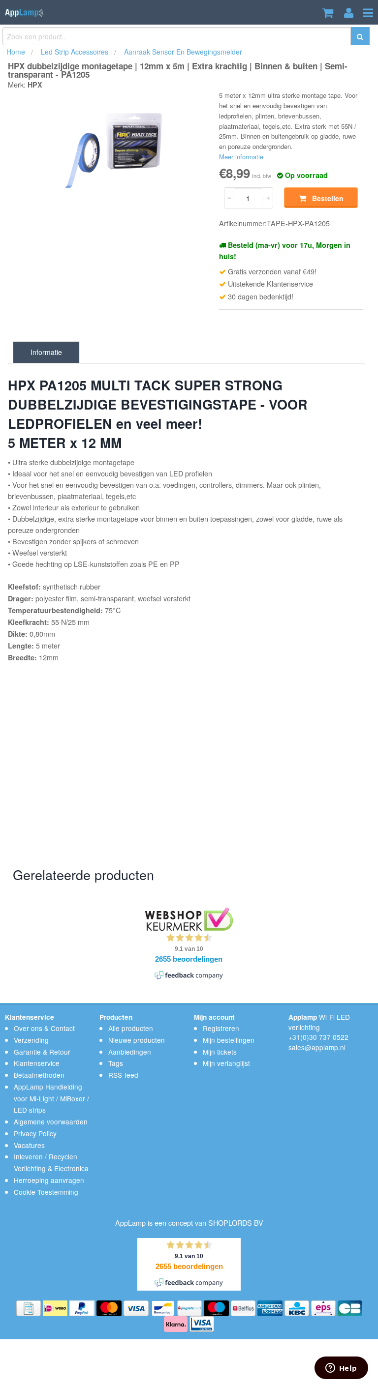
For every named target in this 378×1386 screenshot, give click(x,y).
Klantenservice (37, 1063)
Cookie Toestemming (46, 1192)
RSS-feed (123, 1075)
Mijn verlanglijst (226, 1063)
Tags (115, 1063)
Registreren (221, 1028)
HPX (35, 84)
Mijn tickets (220, 1052)
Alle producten (130, 1028)
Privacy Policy (35, 1133)
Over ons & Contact (44, 1028)
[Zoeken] (360, 36)
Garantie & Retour (42, 1052)
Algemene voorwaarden (51, 1121)
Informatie (46, 352)
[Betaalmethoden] (29, 1307)
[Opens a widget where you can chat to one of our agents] (341, 1369)
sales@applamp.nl (317, 1047)
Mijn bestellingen (228, 1040)
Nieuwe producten (136, 1040)
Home (15, 52)
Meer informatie (241, 156)
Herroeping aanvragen (49, 1180)
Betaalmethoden (39, 1075)
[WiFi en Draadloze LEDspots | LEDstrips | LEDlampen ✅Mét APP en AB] (23, 11)
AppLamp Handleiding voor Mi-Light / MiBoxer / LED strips (51, 1098)
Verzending (31, 1040)
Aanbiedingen (129, 1052)
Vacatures (29, 1145)
